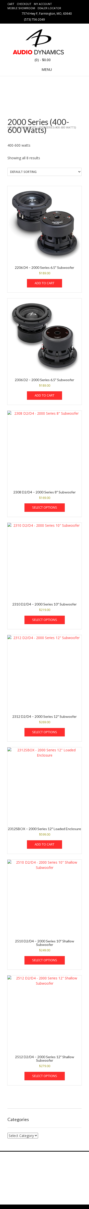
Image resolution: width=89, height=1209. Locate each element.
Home (11, 127)
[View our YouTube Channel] (62, 19)
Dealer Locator (49, 8)
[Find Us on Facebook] (56, 19)
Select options (44, 507)
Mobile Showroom (21, 8)
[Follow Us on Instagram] (68, 19)
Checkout (24, 4)
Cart (10, 4)
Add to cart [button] (44, 283)
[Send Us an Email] (50, 19)
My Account (43, 4)
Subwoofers (27, 127)
